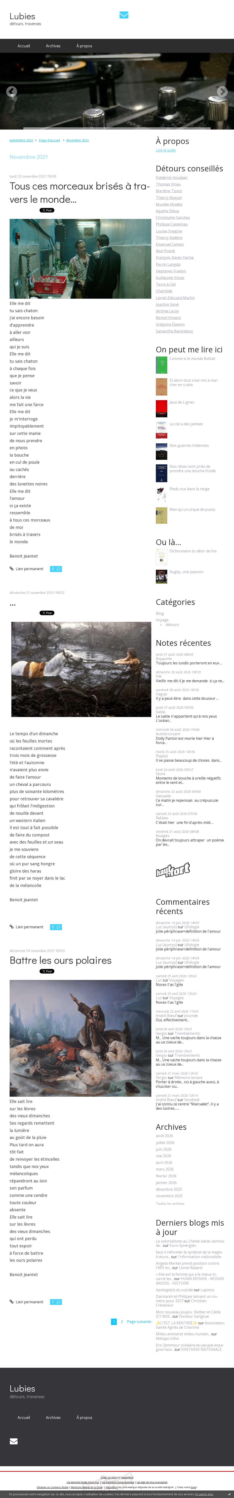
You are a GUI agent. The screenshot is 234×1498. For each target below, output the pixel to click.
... (13, 601)
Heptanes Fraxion (171, 271)
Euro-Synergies (183, 1245)
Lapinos (207, 1289)
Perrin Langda (168, 264)
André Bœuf (166, 1015)
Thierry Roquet (169, 197)
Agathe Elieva (167, 210)
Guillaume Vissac (170, 277)
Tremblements (187, 1033)
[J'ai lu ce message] (229, 1494)
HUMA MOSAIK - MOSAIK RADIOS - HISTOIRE (190, 1280)
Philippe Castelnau (172, 224)
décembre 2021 (77, 140)
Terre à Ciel (166, 284)
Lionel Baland (190, 1267)
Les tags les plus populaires (152, 1482)
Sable (160, 711)
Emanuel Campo (170, 244)
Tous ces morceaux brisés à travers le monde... (80, 192)
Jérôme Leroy (167, 311)
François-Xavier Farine (175, 257)
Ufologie (191, 926)
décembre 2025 (169, 1189)
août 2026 (164, 1136)
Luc (159, 980)
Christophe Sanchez (173, 217)
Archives (53, 45)
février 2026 (166, 1176)
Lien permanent (29, 568)
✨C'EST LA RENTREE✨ (176, 1322)
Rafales (162, 817)
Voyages (176, 980)
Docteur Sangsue (194, 1316)
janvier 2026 (166, 1183)
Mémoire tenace (188, 1077)
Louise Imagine (169, 231)
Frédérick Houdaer (172, 177)
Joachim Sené (167, 304)
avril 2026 (164, 1162)
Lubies (22, 16)
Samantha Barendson (174, 331)
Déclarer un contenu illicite (52, 1487)
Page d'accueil (49, 140)
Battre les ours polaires (61, 959)
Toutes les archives (170, 1204)
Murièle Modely (169, 204)
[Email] (124, 14)
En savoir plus (204, 1494)
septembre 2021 (21, 140)
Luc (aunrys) (166, 926)
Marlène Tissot (169, 190)
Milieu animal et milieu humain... (183, 1333)
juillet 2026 (165, 1143)
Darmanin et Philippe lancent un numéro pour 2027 (187, 1298)
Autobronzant (168, 733)
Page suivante (139, 1321)
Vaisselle (163, 795)
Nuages (162, 835)
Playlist (162, 755)
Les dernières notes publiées (118, 1482)
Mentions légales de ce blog (86, 1487)
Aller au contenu (16, 4)
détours (172, 625)
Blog (160, 613)
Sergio (161, 1033)
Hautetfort (127, 1477)
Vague (161, 694)
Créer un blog (109, 1477)
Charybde (164, 290)
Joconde (191, 1015)
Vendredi (191, 1099)
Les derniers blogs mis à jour (83, 1482)
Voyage (162, 620)
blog (193, 1487)
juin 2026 (163, 1149)
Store (160, 773)
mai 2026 (163, 1156)
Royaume (164, 658)
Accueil (24, 45)
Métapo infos (167, 1338)
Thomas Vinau (168, 184)
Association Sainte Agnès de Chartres (190, 1325)
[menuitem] (24, 46)
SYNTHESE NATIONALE (201, 1349)
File (159, 676)
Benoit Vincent (168, 317)
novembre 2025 (169, 1196)
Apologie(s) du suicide (174, 1289)
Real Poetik (165, 250)
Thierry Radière (169, 237)
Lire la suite (166, 150)
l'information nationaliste (199, 1256)
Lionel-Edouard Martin (175, 297)
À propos (84, 45)
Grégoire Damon (170, 324)
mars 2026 (165, 1169)
